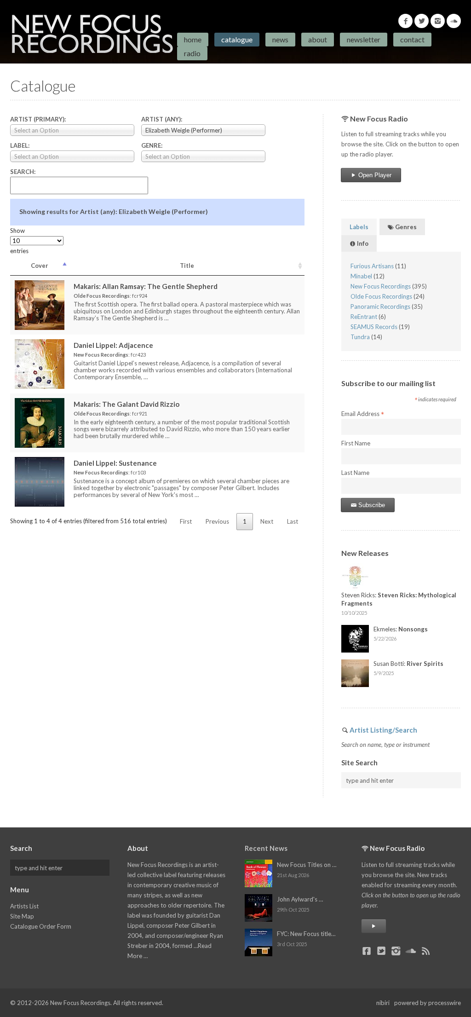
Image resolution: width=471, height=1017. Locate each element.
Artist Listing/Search (383, 730)
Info (362, 243)
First (186, 521)
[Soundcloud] (454, 20)
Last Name (355, 472)
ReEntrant (363, 316)
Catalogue (237, 39)
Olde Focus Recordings (381, 296)
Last (292, 521)
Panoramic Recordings (380, 306)
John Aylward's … (300, 899)
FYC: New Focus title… (306, 933)
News (280, 39)
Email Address (362, 414)
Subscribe (370, 505)
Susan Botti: (408, 663)
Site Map (22, 916)
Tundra (360, 337)
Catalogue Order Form (40, 926)
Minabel (361, 276)
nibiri (383, 1002)
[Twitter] (421, 20)
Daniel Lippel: (113, 345)
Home (192, 39)
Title (187, 265)
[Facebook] (405, 20)
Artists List (24, 906)
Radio (192, 53)
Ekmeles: (400, 629)
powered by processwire (427, 1002)
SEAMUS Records (373, 326)
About (317, 39)
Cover (39, 265)
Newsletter (363, 39)
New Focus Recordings (380, 286)
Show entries (19, 240)
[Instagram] (438, 20)
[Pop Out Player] (374, 926)
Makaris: (146, 286)
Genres (405, 227)
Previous (217, 521)
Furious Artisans (372, 266)
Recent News (266, 848)
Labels (359, 227)
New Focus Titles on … (306, 864)
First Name (355, 443)
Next (266, 521)
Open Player (373, 175)
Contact (412, 39)
